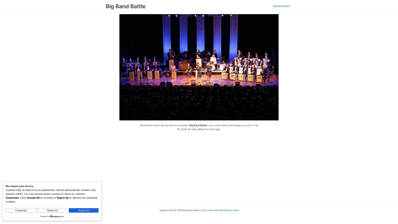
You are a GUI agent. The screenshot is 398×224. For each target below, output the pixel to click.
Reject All (52, 210)
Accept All (83, 210)
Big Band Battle (126, 6)
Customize (21, 210)
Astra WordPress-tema (225, 210)
